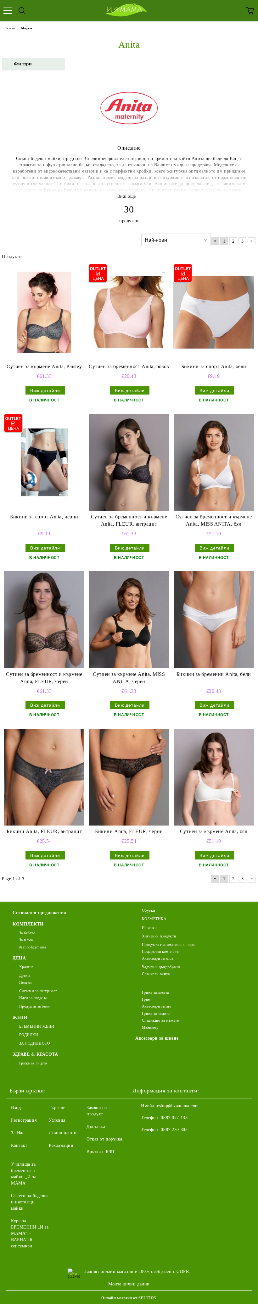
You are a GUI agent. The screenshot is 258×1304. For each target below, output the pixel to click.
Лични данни (62, 1132)
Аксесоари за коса (157, 958)
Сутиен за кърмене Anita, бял (214, 831)
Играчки (149, 928)
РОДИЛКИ (28, 1035)
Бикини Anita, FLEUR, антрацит (44, 831)
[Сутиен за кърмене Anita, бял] (213, 777)
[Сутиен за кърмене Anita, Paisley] (44, 312)
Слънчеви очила (156, 974)
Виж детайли (45, 390)
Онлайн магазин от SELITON (129, 1298)
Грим (146, 999)
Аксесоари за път (157, 1006)
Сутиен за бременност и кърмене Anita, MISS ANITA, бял (214, 520)
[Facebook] (140, 1142)
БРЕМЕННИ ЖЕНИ (36, 1026)
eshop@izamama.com (178, 1105)
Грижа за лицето (33, 1063)
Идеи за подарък (33, 998)
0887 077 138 (174, 1117)
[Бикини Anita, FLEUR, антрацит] (44, 777)
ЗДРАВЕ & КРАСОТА (35, 1054)
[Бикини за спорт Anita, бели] (213, 312)
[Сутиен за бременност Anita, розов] (128, 312)
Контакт (19, 1145)
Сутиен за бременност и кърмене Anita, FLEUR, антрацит (129, 520)
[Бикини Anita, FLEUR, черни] (128, 777)
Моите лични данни (129, 1284)
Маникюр (150, 1027)
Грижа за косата (155, 992)
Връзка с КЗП (101, 1151)
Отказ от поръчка (104, 1139)
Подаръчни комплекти (161, 951)
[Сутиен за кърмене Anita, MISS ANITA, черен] (128, 619)
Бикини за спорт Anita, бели (213, 366)
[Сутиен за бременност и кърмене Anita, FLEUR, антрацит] (128, 462)
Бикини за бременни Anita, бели (214, 674)
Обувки (148, 910)
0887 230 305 (174, 1129)
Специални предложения (39, 912)
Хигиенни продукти (159, 936)
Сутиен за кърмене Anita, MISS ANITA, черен (129, 677)
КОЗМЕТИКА (154, 919)
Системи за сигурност (38, 991)
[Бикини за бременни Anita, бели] (213, 619)
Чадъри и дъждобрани (161, 967)
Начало (9, 28)
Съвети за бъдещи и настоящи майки (29, 1202)
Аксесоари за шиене (156, 1038)
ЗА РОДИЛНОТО (34, 1043)
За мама (26, 940)
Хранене (26, 967)
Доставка (96, 1126)
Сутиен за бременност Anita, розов (129, 366)
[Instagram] (154, 1142)
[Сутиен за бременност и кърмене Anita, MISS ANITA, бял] (213, 462)
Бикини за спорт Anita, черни (44, 516)
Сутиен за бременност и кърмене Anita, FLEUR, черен (44, 677)
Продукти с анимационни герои (169, 944)
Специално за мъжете (160, 1020)
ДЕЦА (19, 958)
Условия (57, 1120)
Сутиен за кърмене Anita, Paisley (44, 366)
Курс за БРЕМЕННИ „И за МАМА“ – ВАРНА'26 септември (30, 1233)
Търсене (57, 1107)
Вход (16, 1107)
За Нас (17, 1132)
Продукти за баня (34, 1006)
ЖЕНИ (20, 1017)
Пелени (25, 982)
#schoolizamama (32, 947)
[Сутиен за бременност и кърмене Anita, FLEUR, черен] (44, 619)
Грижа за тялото (156, 1013)
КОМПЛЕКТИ (28, 924)
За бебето (27, 933)
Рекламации (61, 1145)
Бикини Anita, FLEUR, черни (129, 831)
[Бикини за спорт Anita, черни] (44, 462)
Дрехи (24, 975)
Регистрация (23, 1120)
